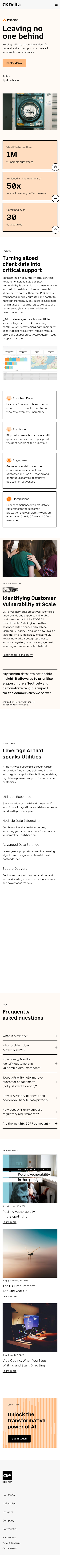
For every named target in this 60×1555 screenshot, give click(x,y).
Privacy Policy (9, 1537)
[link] (9, 1222)
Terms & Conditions (11, 1543)
